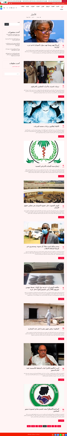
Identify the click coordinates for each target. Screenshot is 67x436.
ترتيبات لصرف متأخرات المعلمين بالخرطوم (45, 86)
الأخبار (62, 6)
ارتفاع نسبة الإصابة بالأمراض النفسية (47, 166)
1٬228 (49, 426)
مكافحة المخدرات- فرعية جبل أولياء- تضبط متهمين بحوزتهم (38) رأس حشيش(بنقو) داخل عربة (42, 288)
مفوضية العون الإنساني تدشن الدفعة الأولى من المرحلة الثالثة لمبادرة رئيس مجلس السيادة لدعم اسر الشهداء (12, 54)
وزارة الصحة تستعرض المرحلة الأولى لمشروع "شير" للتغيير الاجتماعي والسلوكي (19, 1)
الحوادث (37, 6)
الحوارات (32, 6)
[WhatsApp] (1, 6)
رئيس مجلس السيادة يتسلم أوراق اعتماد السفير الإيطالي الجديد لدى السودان (13, 35)
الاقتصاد (52, 6)
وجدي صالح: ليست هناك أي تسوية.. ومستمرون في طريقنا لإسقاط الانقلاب (43, 247)
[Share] (1, 9)
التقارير (42, 6)
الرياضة (27, 6)
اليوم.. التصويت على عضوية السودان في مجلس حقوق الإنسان (41, 206)
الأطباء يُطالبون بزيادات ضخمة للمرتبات (46, 126)
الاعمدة (57, 6)
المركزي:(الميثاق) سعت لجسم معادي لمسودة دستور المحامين (42, 410)
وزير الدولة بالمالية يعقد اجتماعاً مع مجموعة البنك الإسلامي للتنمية (12, 39)
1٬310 (33, 426)
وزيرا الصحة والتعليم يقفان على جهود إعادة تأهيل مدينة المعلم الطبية (13, 49)
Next (29, 426)
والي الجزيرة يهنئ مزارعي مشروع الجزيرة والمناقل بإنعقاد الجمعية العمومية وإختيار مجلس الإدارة (13, 44)
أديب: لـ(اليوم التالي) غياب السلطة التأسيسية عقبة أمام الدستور (42, 369)
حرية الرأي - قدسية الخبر (31, 434)
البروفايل (47, 6)
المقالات (22, 6)
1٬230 (40, 426)
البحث (19, 22)
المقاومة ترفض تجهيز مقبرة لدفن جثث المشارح (43, 329)
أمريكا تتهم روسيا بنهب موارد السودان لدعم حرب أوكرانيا (43, 46)
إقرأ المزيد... (61, 56)
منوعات (61, 9)
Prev (59, 426)
